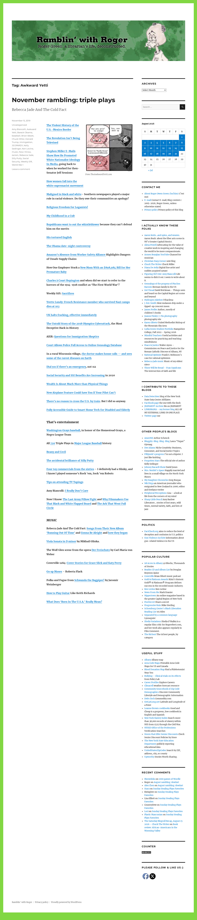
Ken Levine (27, 148)
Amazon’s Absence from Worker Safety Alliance (76, 254)
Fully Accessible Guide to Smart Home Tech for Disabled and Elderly (88, 409)
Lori (146, 811)
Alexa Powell (150, 245)
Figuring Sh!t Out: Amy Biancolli (160, 274)
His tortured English (59, 237)
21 (176, 153)
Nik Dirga (149, 483)
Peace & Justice (151, 345)
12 (163, 148)
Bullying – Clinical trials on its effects (162, 676)
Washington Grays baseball (63, 430)
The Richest (150, 634)
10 (151, 148)
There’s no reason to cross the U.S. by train (73, 401)
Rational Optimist (152, 355)
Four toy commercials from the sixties (70, 469)
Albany (147, 660)
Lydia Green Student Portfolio (158, 329)
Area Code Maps (152, 663)
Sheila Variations (152, 621)
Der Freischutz (101, 549)
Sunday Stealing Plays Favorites (168, 788)
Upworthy (149, 757)
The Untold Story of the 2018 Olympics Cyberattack (78, 323)
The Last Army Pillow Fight (80, 499)
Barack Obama (24, 132)
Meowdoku (149, 779)
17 (151, 153)
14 (176, 148)
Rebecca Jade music (153, 361)
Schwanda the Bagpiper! (89, 580)
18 (157, 153)
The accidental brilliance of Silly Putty (70, 460)
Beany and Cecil (56, 451)
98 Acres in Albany (153, 563)
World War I (17, 165)
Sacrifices (68, 293)
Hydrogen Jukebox (153, 300)
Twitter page (150, 416)
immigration (26, 142)
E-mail (147, 200)
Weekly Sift (26, 161)
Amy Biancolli (19, 129)
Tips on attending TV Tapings (64, 482)
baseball (16, 135)
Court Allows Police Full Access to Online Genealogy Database (84, 345)
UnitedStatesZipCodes (155, 750)
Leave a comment (21, 169)
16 (145, 153)
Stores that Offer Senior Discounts (161, 734)
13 (170, 148)
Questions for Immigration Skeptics (76, 336)
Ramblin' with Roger (22, 902)
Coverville (149, 576)
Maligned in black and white (63, 194)
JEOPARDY (17, 145)
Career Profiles (151, 682)
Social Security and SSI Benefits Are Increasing (75, 375)
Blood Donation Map (154, 669)
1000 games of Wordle (169, 779)
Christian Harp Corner (155, 261)
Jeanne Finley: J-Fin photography (160, 316)
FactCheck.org (151, 531)
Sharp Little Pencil (153, 499)
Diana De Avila (151, 267)
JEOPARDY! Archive (153, 406)
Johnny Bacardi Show (154, 467)
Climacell (148, 685)
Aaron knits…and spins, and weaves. (162, 235)
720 (52, 443)
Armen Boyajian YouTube (156, 254)
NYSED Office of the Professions (160, 727)
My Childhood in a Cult (60, 215)
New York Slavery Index (155, 718)
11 (157, 148)
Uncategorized (19, 125)
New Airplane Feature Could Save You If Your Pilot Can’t (81, 392)
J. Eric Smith (150, 303)
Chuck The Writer (153, 264)
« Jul (150, 170)
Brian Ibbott (27, 135)
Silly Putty (17, 158)
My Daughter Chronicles (156, 480)
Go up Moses (54, 571)
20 (169, 153)
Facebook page (151, 403)
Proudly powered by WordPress (66, 902)
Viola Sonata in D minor (61, 541)
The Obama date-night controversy (68, 245)
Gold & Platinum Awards (156, 579)
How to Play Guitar (58, 593)
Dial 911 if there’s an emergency (66, 366)
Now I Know (25, 152)
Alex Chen (149, 785)
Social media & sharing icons (81, 917)
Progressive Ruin (152, 605)
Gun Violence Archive (154, 538)
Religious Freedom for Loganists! (67, 207)
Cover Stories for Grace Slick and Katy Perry (94, 562)
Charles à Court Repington (62, 280)
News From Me (151, 592)
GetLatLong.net (152, 702)
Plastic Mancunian (153, 814)
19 (163, 153)
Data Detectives (151, 396)
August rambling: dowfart (166, 782)
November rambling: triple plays (63, 100)
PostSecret (149, 602)
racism (15, 155)
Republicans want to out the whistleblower (72, 224)
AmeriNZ (148, 438)
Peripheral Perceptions (155, 493)
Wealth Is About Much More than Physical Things (77, 383)
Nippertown (150, 595)
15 (182, 148)
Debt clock (149, 698)
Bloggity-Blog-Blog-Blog (157, 441)
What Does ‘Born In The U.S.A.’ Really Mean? (74, 601)
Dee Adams (149, 447)
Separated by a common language (160, 615)
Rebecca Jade (26, 155)
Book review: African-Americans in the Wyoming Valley (161, 827)
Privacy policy (151, 210)
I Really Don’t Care (76, 490)
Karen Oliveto (150, 322)
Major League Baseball (88, 443)
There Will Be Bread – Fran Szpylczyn (162, 368)
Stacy (147, 788)
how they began (118, 532)
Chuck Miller (18, 139)
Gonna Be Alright (91, 532)
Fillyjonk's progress (154, 454)
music (15, 152)
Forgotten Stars (152, 460)
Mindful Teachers (153, 335)
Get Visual (149, 290)
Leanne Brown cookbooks (157, 708)
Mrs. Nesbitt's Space (154, 470)
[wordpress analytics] (163, 852)
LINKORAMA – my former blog (159, 409)
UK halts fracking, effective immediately (71, 314)
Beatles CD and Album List (157, 569)
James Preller (150, 309)
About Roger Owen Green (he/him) (161, 193)
